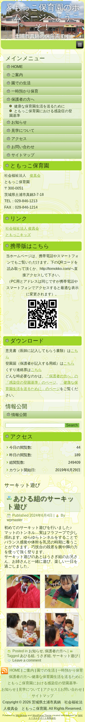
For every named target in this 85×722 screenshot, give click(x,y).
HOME (17, 67)
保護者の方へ (22, 99)
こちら (68, 363)
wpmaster (14, 520)
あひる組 (27, 656)
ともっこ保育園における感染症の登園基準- (42, 683)
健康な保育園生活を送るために (39, 106)
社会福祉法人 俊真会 (22, 228)
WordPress (21, 715)
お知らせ (19, 122)
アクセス (19, 139)
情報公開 (19, 415)
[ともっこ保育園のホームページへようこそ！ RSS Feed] (4, 671)
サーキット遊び (65, 656)
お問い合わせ (22, 147)
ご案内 (17, 75)
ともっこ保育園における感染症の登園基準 (40, 113)
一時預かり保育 (24, 91)
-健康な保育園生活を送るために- (57, 677)
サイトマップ (22, 155)
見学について (22, 130)
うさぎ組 (43, 656)
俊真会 (35, 175)
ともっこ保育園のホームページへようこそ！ (42, 17)
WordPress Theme (42, 715)
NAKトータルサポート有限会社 (56, 716)
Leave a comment (26, 660)
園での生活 (21, 83)
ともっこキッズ (18, 235)
